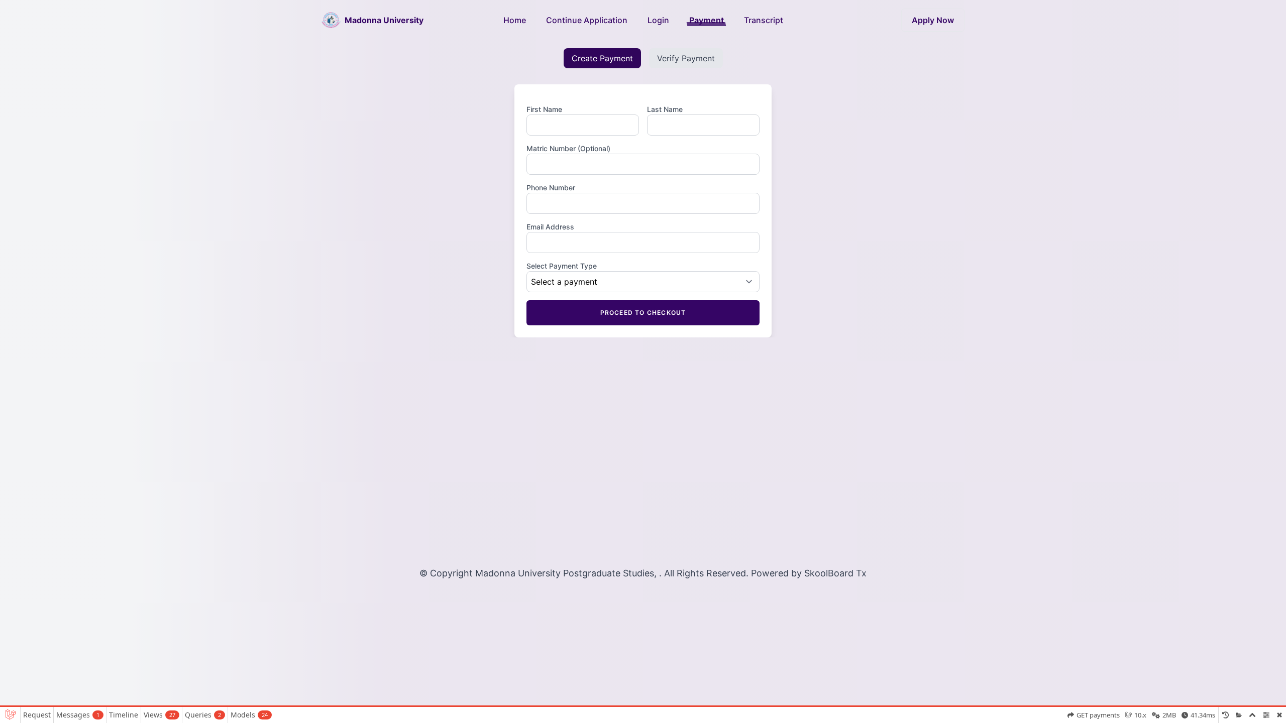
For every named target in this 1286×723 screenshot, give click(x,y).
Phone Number (550, 187)
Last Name (665, 109)
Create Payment (602, 58)
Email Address (550, 226)
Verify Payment (686, 58)
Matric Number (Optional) (568, 148)
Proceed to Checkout (643, 312)
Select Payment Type (561, 266)
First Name (544, 109)
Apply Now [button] (933, 20)
